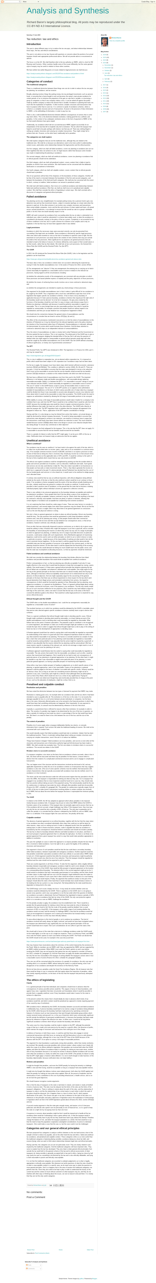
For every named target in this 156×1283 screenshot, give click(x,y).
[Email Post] (50, 1185)
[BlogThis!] (56, 1185)
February (107, 81)
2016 (104, 87)
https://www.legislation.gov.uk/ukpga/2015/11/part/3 (43, 356)
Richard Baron (116, 38)
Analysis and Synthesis (68, 10)
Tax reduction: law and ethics (113, 75)
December (107, 65)
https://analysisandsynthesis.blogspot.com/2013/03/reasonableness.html (51, 77)
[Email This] (54, 1185)
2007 (104, 111)
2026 (104, 55)
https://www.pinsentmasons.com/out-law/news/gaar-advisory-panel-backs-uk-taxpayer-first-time (58, 941)
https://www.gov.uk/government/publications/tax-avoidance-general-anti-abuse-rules (54, 259)
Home (61, 1250)
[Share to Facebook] (61, 1185)
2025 (104, 57)
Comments (31, 1268)
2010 (104, 103)
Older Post (90, 1250)
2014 (104, 93)
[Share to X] (58, 1185)
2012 (104, 98)
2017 (104, 85)
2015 (104, 90)
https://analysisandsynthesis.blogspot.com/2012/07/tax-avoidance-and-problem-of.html (55, 73)
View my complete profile (117, 41)
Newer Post (30, 1250)
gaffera (81, 1278)
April (106, 79)
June (106, 73)
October (107, 70)
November (107, 68)
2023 (104, 63)
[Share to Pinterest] (63, 1185)
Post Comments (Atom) (42, 1253)
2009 (104, 106)
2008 (104, 109)
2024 (104, 60)
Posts (29, 1265)
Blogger (94, 1278)
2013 (104, 95)
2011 (104, 101)
